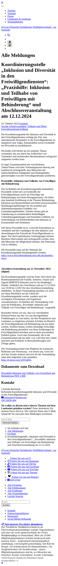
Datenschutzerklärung (18, 513)
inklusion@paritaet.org (15, 397)
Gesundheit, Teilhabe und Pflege (31, 126)
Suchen (5, 505)
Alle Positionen (14, 490)
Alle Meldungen (15, 431)
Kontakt (11, 510)
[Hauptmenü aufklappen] (2, 6)
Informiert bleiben (10, 423)
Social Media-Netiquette (19, 519)
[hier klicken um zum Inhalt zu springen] (2, 2)
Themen (11, 10)
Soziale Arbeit (8, 126)
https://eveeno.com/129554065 (16, 360)
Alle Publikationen (16, 488)
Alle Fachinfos (14, 485)
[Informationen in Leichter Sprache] (9, 39)
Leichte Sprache (15, 496)
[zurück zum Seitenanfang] (2, 563)
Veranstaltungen (15, 21)
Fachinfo (23, 123)
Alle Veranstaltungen (17, 493)
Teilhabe (24, 129)
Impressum (12, 516)
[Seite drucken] (9, 42)
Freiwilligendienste (10, 129)
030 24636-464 (8, 400)
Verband (11, 13)
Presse (10, 16)
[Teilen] (9, 45)
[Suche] (8, 35)
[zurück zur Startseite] (29, 30)
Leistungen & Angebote (19, 19)
